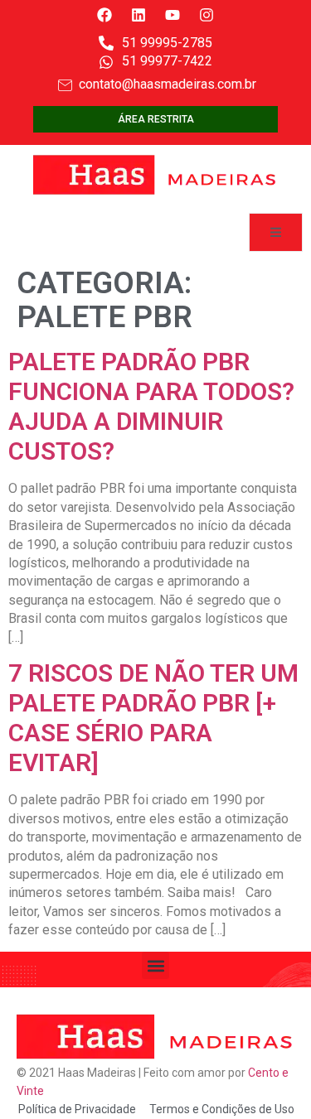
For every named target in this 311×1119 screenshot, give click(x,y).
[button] (155, 965)
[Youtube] (172, 15)
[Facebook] (104, 15)
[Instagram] (206, 15)
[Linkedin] (138, 15)
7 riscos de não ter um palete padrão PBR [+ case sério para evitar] (153, 717)
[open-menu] (276, 232)
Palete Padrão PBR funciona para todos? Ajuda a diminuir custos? (151, 406)
